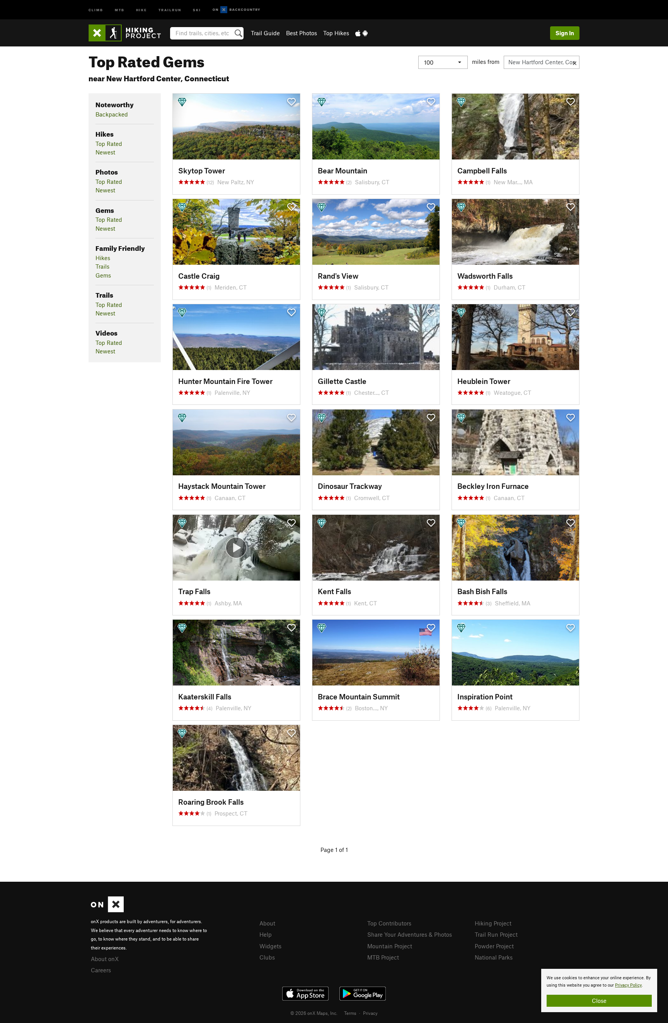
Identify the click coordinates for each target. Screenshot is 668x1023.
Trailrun (169, 9)
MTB (119, 9)
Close (599, 1000)
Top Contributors (389, 923)
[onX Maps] (107, 909)
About (267, 923)
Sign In (565, 32)
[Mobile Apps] (361, 32)
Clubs (267, 957)
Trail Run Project (496, 934)
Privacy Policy (628, 985)
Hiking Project (493, 923)
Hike (141, 9)
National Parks (494, 957)
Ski (197, 9)
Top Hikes (336, 32)
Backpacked (111, 114)
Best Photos (301, 32)
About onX (105, 958)
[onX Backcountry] (236, 10)
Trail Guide (265, 32)
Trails (102, 266)
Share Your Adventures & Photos (409, 934)
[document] (599, 990)
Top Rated (108, 143)
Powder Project (494, 945)
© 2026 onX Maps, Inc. (313, 1013)
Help (265, 934)
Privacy (370, 1013)
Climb (96, 9)
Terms (350, 1013)
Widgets (270, 945)
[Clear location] (574, 62)
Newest (105, 152)
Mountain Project (389, 945)
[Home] (129, 32)
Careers (101, 969)
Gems (103, 275)
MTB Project (383, 957)
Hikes (102, 257)
